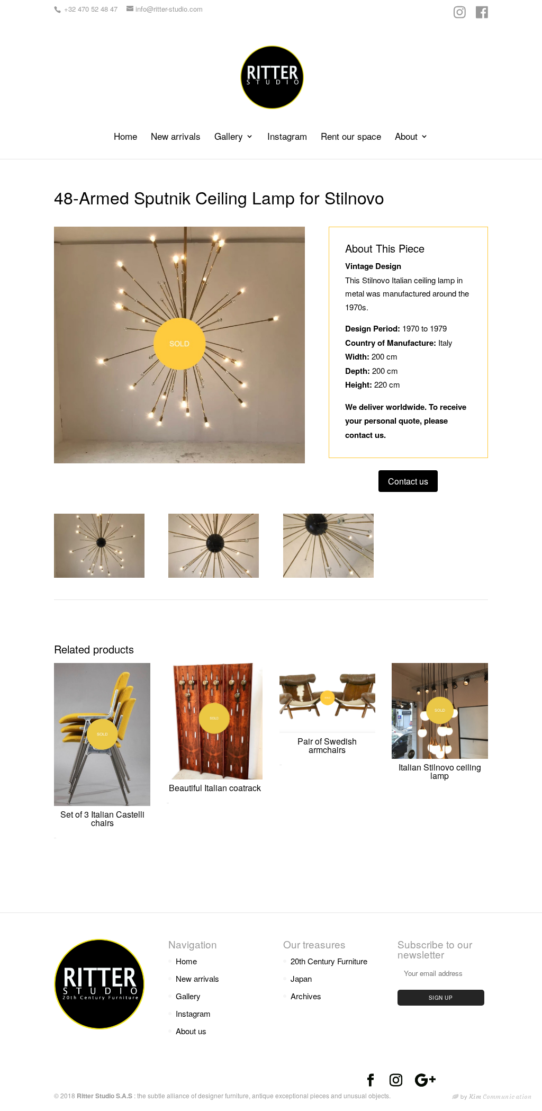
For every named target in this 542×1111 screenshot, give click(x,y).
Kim (500, 1096)
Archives (306, 995)
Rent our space (351, 137)
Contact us (408, 481)
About (406, 137)
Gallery (228, 137)
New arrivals (176, 137)
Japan (301, 978)
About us (191, 1030)
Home (125, 137)
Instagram (287, 137)
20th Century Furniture (329, 960)
